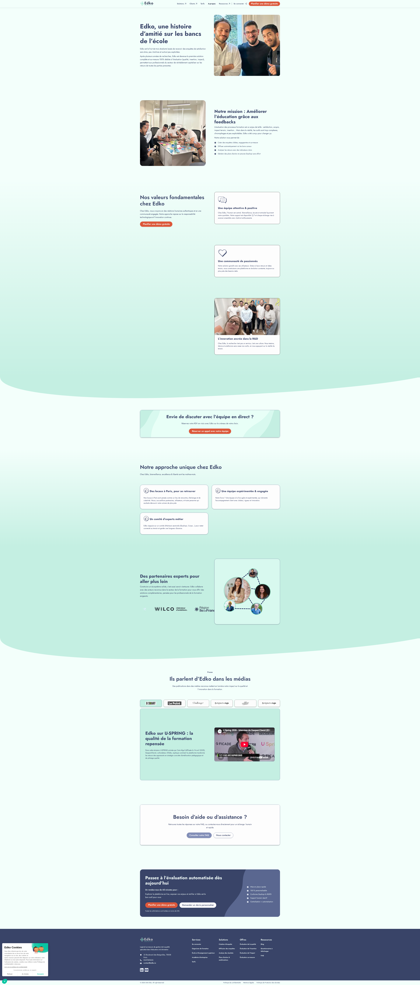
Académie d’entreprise (199, 957)
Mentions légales (248, 982)
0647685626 (148, 960)
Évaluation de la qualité (248, 944)
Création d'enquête (225, 944)
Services (196, 939)
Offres (243, 939)
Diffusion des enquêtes (227, 948)
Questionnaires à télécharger (266, 949)
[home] (146, 4)
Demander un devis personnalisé (198, 905)
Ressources (266, 939)
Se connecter (196, 944)
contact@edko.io (150, 963)
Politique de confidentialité (232, 982)
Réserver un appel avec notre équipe (210, 431)
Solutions (180, 3)
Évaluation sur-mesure (247, 957)
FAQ (262, 955)
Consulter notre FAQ (199, 835)
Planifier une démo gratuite (264, 3)
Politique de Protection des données (268, 982)
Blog (262, 944)
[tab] (151, 703)
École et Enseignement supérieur (203, 953)
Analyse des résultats (226, 953)
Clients (192, 3)
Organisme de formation (200, 948)
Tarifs (194, 962)
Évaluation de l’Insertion (248, 948)
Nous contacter (223, 835)
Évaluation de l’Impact (247, 953)
